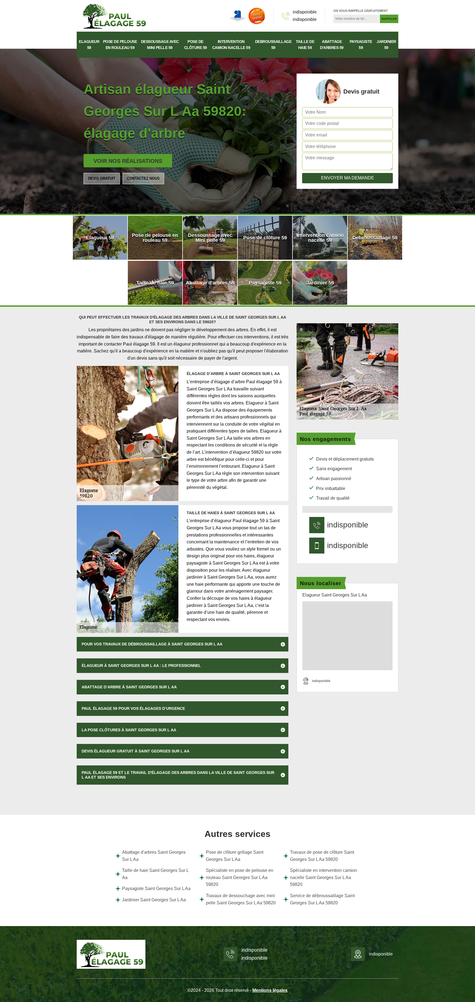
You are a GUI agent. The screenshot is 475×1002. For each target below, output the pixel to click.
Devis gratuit (101, 178)
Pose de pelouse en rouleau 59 (120, 44)
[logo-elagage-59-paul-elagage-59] (113, 15)
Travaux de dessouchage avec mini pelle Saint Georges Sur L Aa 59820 (241, 899)
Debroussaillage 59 (273, 44)
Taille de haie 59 (305, 44)
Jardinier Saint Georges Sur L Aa (154, 899)
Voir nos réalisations (127, 161)
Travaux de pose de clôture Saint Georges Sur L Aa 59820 (322, 856)
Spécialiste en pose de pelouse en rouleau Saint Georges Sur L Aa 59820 (239, 877)
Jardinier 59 (386, 44)
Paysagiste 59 (361, 44)
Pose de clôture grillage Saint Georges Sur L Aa (234, 856)
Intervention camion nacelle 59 (231, 44)
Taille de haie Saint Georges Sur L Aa (155, 874)
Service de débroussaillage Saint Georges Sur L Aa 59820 (322, 899)
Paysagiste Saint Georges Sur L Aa (156, 888)
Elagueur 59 (89, 44)
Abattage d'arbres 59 (332, 44)
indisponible (305, 12)
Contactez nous (143, 178)
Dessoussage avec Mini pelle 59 (160, 44)
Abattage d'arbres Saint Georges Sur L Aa (154, 856)
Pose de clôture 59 (195, 44)
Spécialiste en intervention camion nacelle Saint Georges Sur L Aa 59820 (323, 877)
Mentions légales (270, 990)
